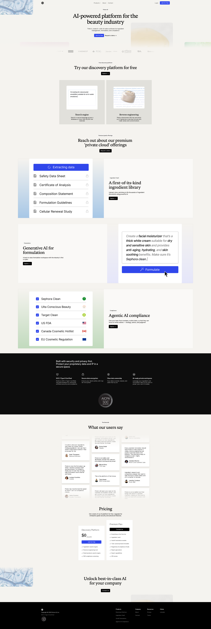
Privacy (149, 612)
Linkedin (162, 612)
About (137, 612)
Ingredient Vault (120, 615)
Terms (149, 615)
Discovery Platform (121, 612)
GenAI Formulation (121, 618)
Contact (137, 615)
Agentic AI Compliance (122, 621)
